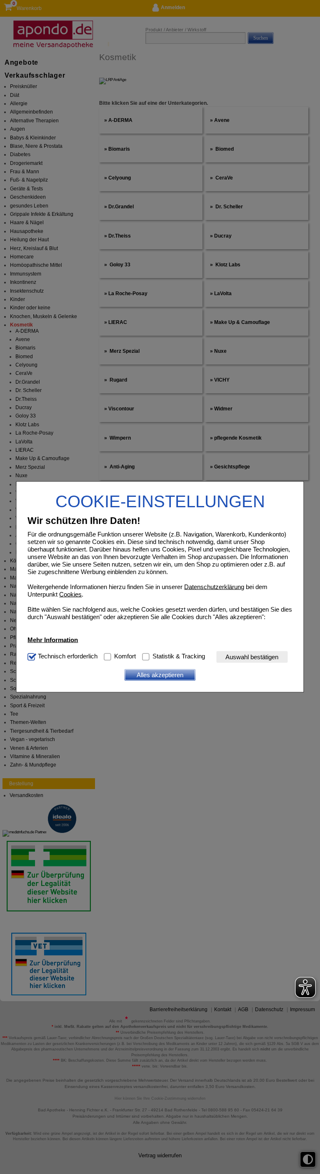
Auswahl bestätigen (251, 656)
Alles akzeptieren (160, 674)
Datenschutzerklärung (214, 586)
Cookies (70, 593)
